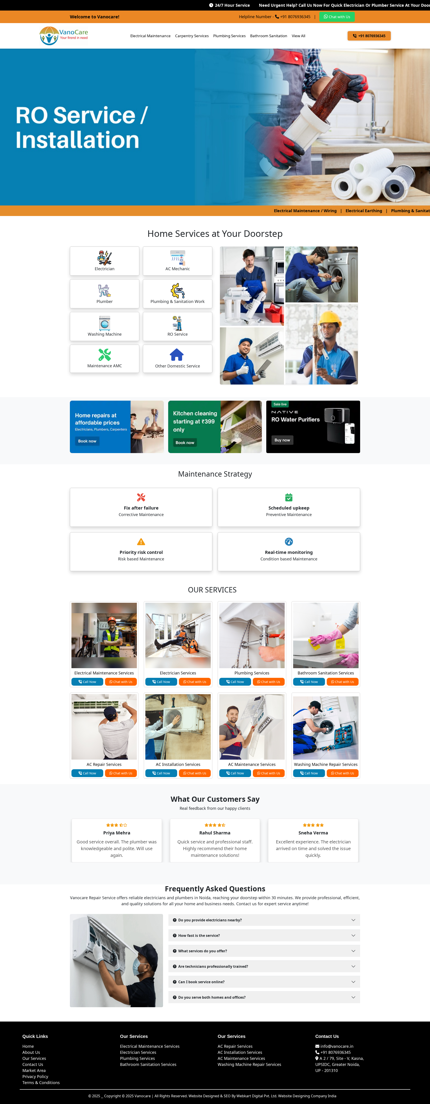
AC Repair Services (104, 764)
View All (298, 35)
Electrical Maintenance (150, 35)
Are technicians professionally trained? (213, 966)
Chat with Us (339, 16)
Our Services (34, 1058)
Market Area (34, 1070)
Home (28, 1046)
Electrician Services (178, 673)
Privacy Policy (35, 1076)
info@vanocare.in (336, 1046)
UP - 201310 (326, 1070)
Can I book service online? (201, 981)
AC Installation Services (178, 764)
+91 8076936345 (371, 35)
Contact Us (32, 1064)
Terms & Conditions (41, 1082)
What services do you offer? (202, 950)
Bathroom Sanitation (268, 35)
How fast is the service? (199, 935)
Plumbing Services (229, 35)
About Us (31, 1052)
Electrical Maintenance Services (104, 673)
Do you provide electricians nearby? (210, 920)
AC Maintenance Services (252, 764)
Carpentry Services (192, 35)
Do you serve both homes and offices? (212, 997)
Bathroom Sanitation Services (326, 673)
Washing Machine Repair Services (326, 764)
